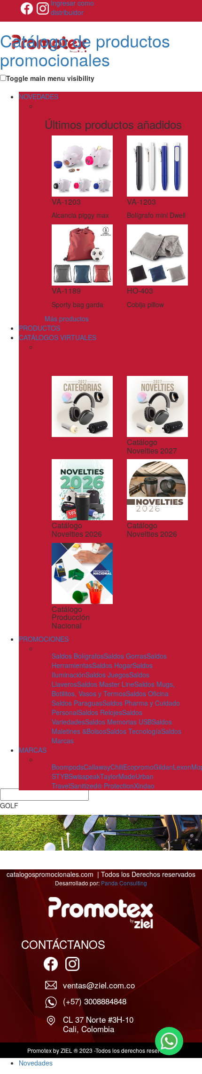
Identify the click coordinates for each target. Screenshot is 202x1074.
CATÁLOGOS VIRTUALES (57, 337)
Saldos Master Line (105, 684)
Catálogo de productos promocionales (85, 49)
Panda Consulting (124, 883)
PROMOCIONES (44, 639)
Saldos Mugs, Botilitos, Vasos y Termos (113, 688)
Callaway (97, 767)
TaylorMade (117, 776)
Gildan (163, 767)
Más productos (67, 318)
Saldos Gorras (125, 655)
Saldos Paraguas (77, 703)
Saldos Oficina (147, 693)
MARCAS (33, 750)
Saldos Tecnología (133, 731)
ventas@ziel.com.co (99, 985)
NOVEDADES (38, 96)
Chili (116, 767)
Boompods (68, 767)
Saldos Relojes (100, 712)
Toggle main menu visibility (50, 78)
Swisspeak (84, 776)
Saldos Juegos (107, 674)
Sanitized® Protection (102, 785)
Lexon (182, 767)
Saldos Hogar (112, 665)
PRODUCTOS (39, 328)
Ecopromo (138, 767)
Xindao (144, 785)
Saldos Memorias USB (118, 721)
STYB (60, 776)
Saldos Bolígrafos (78, 655)
